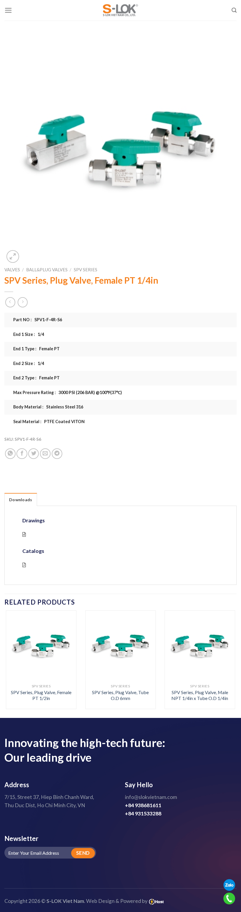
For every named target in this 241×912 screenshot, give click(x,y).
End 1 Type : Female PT (36, 348)
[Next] (227, 652)
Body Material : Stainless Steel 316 (48, 406)
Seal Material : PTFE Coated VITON (49, 421)
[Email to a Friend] (45, 453)
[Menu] (8, 10)
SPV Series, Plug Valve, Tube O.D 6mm (120, 695)
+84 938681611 (143, 805)
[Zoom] (12, 256)
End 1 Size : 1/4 (28, 334)
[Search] (234, 10)
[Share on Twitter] (33, 453)
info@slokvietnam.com (151, 797)
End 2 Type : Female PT (36, 377)
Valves (12, 269)
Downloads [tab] (20, 499)
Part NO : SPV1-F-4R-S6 (37, 319)
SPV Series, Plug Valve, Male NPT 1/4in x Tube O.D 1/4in (199, 695)
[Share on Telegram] (57, 453)
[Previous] (13, 652)
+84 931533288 (143, 813)
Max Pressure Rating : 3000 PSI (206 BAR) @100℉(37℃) (67, 392)
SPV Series (85, 269)
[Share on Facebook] (21, 453)
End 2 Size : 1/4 (28, 363)
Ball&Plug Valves (47, 269)
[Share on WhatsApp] (10, 453)
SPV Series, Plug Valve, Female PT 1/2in (41, 695)
